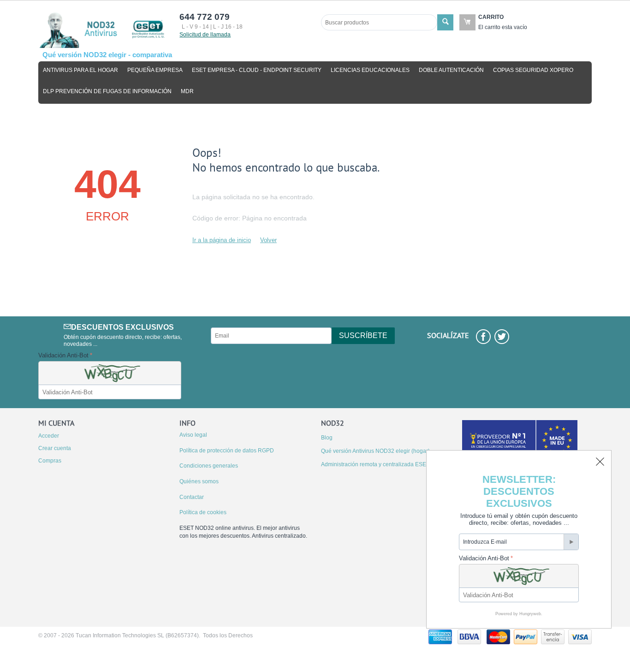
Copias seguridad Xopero (533, 70)
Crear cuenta (54, 448)
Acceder (48, 436)
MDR (187, 91)
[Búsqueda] (445, 22)
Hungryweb (530, 613)
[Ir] (571, 542)
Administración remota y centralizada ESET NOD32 (385, 464)
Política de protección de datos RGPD (226, 450)
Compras (49, 460)
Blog (327, 437)
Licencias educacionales (370, 70)
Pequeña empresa (155, 70)
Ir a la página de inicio (221, 240)
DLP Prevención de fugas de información (107, 91)
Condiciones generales (208, 466)
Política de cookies (202, 512)
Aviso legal (193, 435)
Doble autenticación (451, 70)
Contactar (191, 497)
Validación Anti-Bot (63, 355)
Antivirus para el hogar (80, 70)
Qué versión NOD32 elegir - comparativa (107, 55)
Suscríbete (363, 335)
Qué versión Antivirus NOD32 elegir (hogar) (375, 451)
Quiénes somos (199, 481)
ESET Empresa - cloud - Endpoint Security (256, 70)
